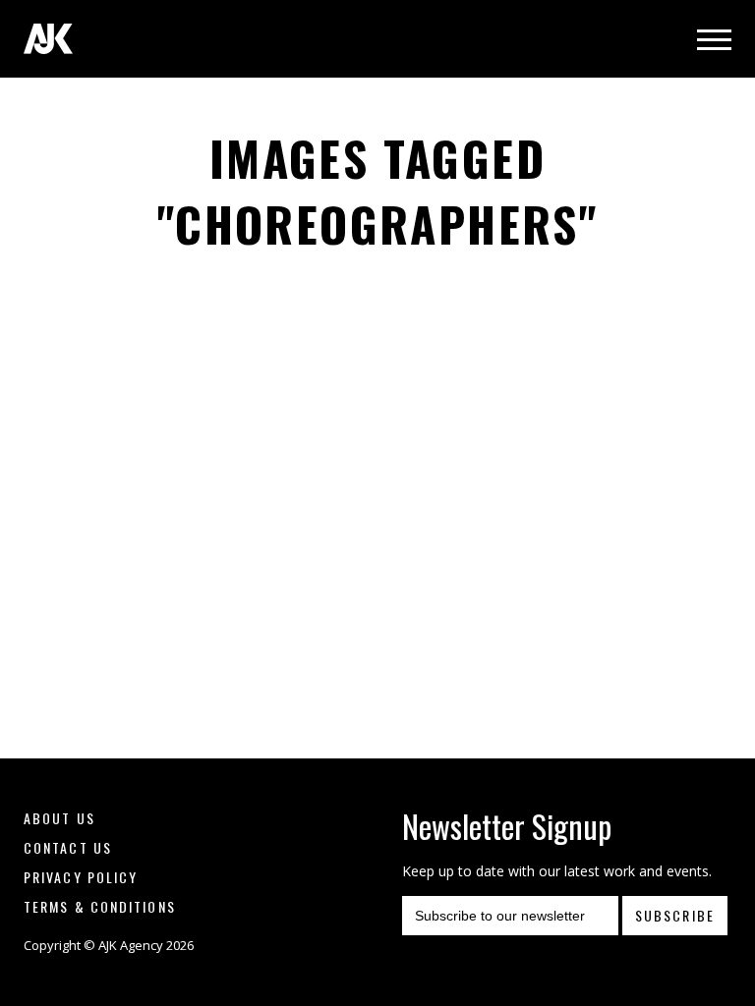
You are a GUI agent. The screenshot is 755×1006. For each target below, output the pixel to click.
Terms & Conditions (100, 906)
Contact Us (68, 847)
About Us (59, 818)
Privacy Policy (81, 876)
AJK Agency (48, 39)
